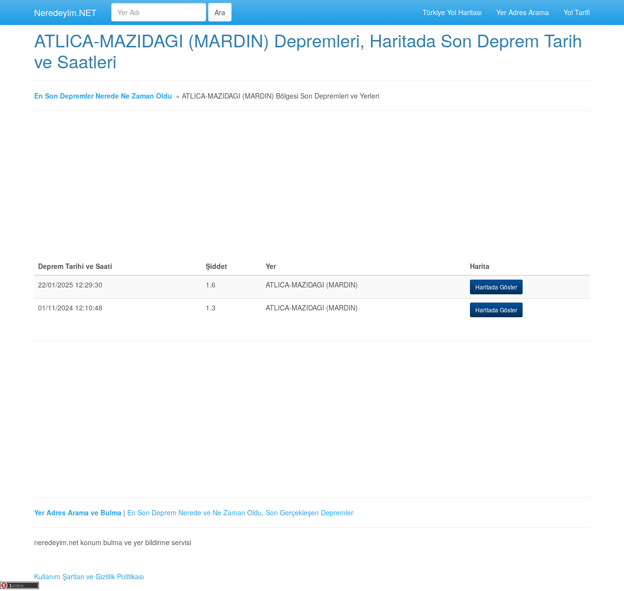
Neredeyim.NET (65, 12)
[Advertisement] (312, 189)
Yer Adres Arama (522, 12)
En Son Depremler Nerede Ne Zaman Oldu (103, 96)
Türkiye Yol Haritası (452, 12)
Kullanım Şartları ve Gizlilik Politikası (89, 576)
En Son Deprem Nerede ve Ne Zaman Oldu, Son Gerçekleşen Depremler (240, 512)
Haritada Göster (496, 287)
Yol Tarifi (577, 12)
